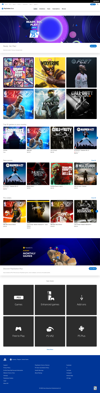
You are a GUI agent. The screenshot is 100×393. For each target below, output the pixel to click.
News (31, 4)
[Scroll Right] (96, 138)
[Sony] (96, 2)
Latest (35, 9)
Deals (48, 9)
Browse (64, 9)
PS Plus (19, 4)
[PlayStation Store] (8, 8)
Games (14, 4)
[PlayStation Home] (2, 4)
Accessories (25, 4)
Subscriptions (56, 9)
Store (6, 4)
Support (35, 4)
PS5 (10, 4)
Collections (42, 9)
